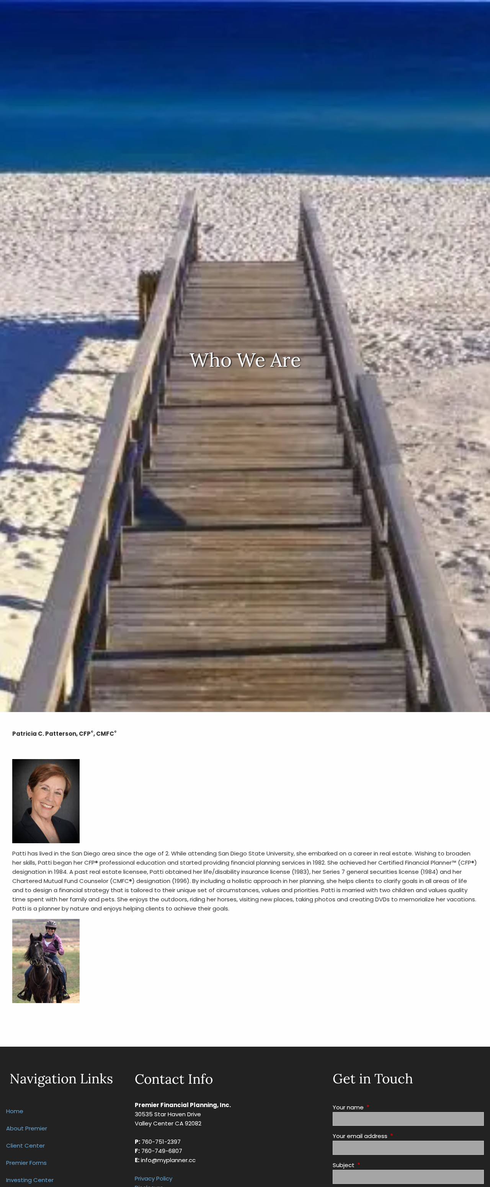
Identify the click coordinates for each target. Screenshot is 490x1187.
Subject (373, 1165)
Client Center (25, 1145)
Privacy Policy (153, 1178)
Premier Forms (26, 1163)
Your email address (389, 1136)
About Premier (26, 1128)
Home (14, 1111)
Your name (377, 1107)
